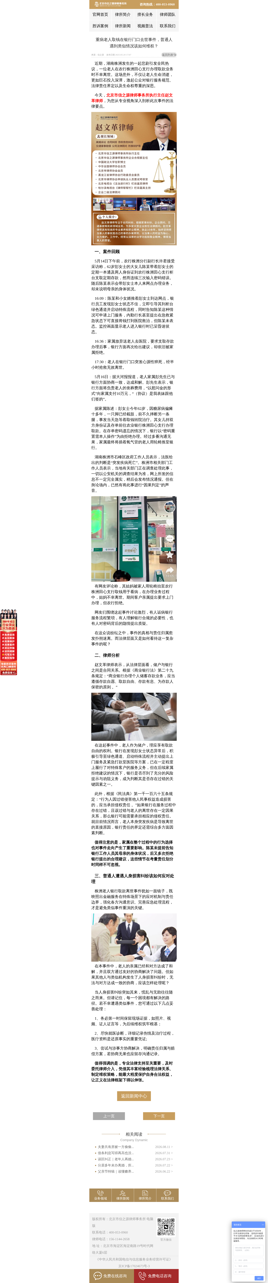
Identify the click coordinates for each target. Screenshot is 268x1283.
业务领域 (100, 1198)
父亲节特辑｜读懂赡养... (116, 1171)
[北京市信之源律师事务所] (112, 4)
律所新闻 (123, 26)
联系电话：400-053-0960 (110, 1232)
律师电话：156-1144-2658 (111, 1239)
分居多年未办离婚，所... (116, 1165)
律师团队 (167, 14)
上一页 (109, 1116)
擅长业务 (145, 14)
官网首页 (100, 14)
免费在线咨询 (115, 1276)
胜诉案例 (100, 26)
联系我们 (167, 26)
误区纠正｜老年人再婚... (116, 1159)
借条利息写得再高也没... (116, 1153)
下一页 (159, 1116)
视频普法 (145, 26)
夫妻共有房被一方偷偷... (116, 1147)
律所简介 (123, 14)
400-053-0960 (165, 4)
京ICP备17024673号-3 (134, 1266)
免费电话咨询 (159, 1276)
